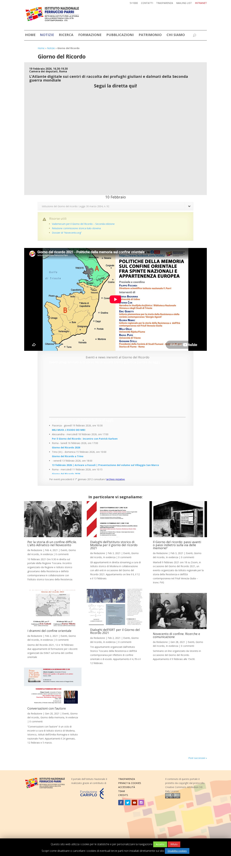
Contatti (147, 3)
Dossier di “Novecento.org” (67, 232)
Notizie (51, 48)
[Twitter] (127, 802)
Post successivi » (197, 758)
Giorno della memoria (52, 717)
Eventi (64, 550)
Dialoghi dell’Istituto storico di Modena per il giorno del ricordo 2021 (113, 545)
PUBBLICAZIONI (120, 35)
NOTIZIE (47, 35)
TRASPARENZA (126, 779)
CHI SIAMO (176, 35)
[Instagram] (141, 802)
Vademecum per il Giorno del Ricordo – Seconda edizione (83, 223)
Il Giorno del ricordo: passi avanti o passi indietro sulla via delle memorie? (177, 545)
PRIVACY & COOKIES (129, 783)
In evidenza (46, 554)
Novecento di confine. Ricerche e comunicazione (176, 635)
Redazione (36, 550)
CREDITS (123, 795)
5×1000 (134, 3)
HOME (30, 35)
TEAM (121, 791)
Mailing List (184, 3)
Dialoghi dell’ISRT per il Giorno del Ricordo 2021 (115, 631)
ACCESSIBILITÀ (126, 787)
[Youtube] (134, 802)
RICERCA (66, 35)
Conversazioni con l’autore (46, 708)
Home (41, 48)
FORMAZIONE (89, 35)
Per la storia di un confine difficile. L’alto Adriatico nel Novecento (52, 543)
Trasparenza (164, 3)
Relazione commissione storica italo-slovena (76, 228)
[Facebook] (121, 802)
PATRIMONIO (150, 35)
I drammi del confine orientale (49, 631)
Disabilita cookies (177, 850)
